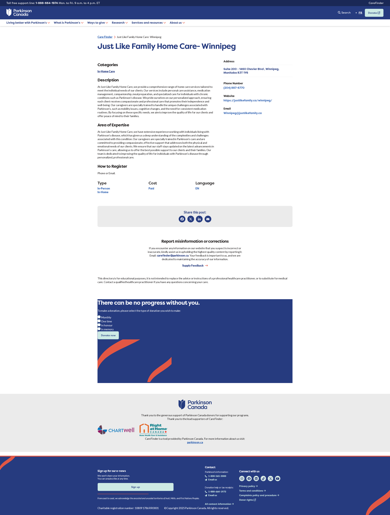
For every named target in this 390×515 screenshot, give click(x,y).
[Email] (208, 219)
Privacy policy (247, 486)
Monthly (106, 317)
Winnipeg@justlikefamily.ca (242, 113)
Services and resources (147, 23)
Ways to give (96, 23)
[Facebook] (182, 219)
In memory (107, 329)
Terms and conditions (251, 490)
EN (197, 188)
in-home (103, 192)
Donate (371, 13)
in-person (104, 188)
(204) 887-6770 (234, 88)
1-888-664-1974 (47, 3)
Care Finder (105, 37)
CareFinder (376, 3)
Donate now (108, 335)
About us (176, 23)
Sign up (135, 487)
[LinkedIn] (199, 219)
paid (151, 188)
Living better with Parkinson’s (26, 23)
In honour (107, 325)
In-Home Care (106, 71)
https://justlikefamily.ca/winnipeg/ (247, 100)
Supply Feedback (193, 265)
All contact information (218, 504)
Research (118, 23)
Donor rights (246, 499)
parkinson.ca (195, 442)
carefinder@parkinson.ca (173, 255)
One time (106, 321)
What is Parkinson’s (67, 23)
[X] (191, 219)
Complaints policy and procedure (258, 495)
